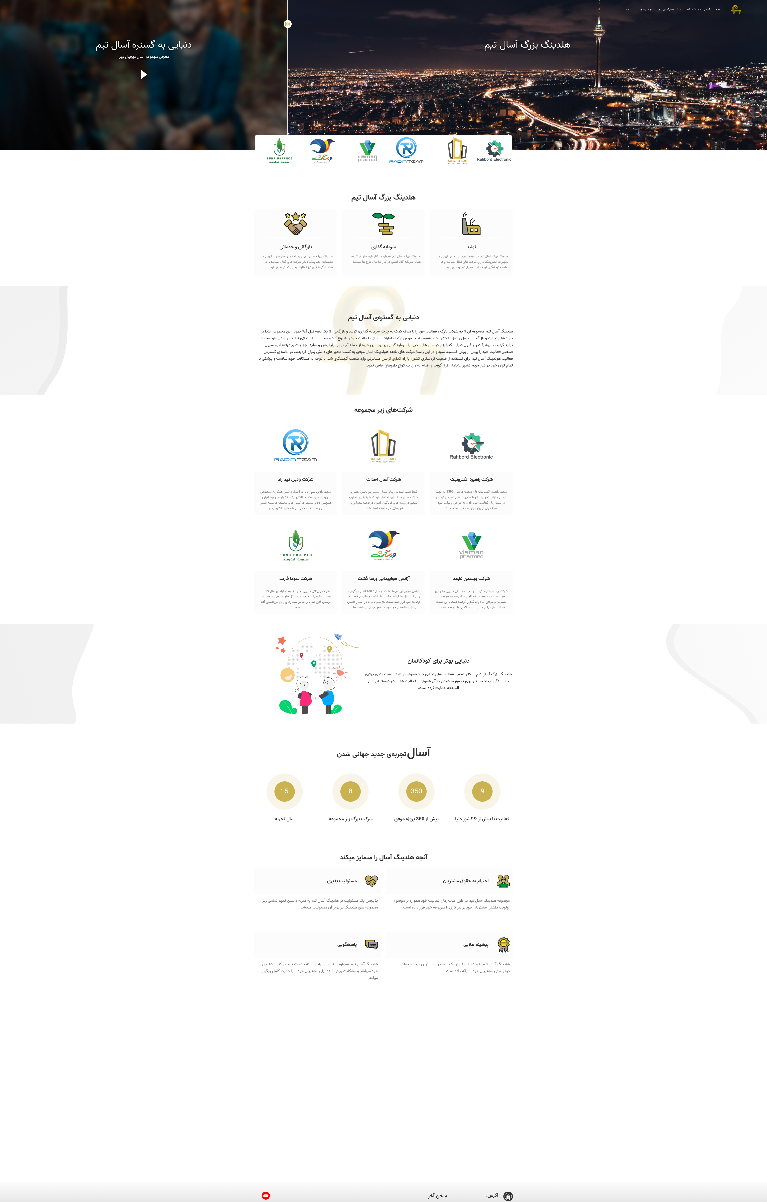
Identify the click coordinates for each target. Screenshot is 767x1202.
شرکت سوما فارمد (295, 579)
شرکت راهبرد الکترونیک (471, 479)
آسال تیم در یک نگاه (698, 9)
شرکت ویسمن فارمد (471, 579)
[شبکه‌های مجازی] (288, 24)
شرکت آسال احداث (383, 479)
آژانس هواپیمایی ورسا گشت (383, 579)
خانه (718, 9)
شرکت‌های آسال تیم (670, 9)
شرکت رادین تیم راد (295, 479)
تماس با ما (646, 9)
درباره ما (629, 9)
